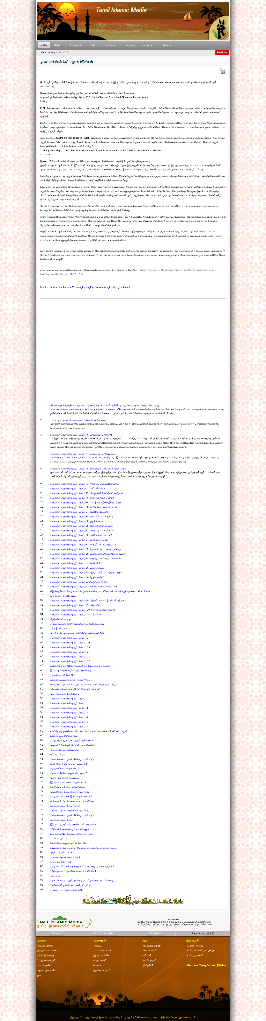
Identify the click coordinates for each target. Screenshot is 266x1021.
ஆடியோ (58, 45)
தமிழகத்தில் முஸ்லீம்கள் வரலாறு (65, 806)
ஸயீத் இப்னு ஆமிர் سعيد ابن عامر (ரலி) (68, 764)
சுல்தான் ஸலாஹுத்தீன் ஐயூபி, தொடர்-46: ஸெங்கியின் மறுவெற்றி (81, 434)
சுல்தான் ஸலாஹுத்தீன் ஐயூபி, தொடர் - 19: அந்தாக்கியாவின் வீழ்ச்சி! (82, 610)
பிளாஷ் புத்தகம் (149, 960)
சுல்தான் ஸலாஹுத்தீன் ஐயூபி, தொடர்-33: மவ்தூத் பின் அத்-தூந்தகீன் (83, 544)
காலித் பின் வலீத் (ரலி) (60, 862)
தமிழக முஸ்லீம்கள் (102, 950)
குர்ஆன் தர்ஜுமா (45, 945)
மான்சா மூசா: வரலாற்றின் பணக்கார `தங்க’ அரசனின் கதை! (78, 420)
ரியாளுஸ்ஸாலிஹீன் (46, 960)
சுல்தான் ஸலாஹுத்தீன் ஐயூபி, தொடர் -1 (69, 703)
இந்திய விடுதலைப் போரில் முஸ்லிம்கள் (68, 782)
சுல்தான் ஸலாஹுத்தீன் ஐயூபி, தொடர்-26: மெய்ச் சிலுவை (77, 568)
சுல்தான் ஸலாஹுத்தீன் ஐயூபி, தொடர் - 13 (70, 656)
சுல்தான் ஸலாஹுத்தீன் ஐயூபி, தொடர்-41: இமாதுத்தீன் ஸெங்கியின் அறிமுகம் (86, 493)
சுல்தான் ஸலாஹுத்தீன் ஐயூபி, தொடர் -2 (69, 708)
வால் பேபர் (146, 955)
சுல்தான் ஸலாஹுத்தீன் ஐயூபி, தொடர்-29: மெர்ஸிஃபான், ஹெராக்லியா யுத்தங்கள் (88, 554)
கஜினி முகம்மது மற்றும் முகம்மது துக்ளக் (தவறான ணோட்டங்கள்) (81, 880)
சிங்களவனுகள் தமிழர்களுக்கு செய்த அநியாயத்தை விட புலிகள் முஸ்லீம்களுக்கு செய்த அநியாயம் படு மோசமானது (104, 405)
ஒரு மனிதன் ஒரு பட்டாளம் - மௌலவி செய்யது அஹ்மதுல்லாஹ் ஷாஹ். (83, 848)
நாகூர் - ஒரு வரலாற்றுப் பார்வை (64, 778)
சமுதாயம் (98, 945)
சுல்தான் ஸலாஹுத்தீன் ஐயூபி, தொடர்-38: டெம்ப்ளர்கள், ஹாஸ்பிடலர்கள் (84, 507)
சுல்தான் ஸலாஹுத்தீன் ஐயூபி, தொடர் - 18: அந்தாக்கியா (76, 614)
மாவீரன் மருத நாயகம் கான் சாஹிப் (66, 890)
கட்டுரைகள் (110, 45)
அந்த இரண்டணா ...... (60, 628)
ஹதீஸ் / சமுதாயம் (102, 970)
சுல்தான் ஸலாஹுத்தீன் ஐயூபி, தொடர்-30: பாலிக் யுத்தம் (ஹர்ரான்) (81, 535)
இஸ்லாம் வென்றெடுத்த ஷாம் (63, 736)
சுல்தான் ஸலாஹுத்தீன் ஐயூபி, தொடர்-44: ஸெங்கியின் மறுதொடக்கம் (82, 454)
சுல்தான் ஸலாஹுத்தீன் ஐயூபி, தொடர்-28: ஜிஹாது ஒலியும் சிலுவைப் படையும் (86, 558)
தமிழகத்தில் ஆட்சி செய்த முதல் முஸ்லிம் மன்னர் (73, 740)
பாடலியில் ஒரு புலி (58, 838)
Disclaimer (155, 933)
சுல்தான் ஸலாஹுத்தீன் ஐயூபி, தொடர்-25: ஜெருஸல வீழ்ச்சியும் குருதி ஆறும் (86, 572)
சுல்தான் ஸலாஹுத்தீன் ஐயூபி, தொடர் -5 (69, 722)
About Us (56, 933)
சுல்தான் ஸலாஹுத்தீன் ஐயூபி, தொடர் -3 (69, 712)
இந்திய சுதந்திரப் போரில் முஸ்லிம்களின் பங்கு (71, 834)
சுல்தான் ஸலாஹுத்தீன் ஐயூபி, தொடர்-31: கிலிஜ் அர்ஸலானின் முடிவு (82, 530)
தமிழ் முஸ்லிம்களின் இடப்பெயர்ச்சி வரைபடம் (71, 796)
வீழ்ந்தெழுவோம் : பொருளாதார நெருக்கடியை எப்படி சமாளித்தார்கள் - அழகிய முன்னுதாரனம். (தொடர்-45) (100, 591)
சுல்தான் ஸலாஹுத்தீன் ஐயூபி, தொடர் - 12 (70, 661)
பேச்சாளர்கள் (76, 45)
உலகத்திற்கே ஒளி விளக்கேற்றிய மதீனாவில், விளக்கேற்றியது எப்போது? (83, 684)
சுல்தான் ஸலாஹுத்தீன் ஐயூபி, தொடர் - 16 (70, 642)
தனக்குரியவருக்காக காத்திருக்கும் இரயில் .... (71, 680)
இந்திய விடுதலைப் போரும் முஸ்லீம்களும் (69, 829)
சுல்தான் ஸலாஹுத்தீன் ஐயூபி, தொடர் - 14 (70, 652)
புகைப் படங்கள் (149, 950)
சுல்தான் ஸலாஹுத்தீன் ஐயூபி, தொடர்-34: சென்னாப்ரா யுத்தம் (79, 540)
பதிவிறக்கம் (166, 45)
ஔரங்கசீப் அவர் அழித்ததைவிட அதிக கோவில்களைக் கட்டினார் (80, 666)
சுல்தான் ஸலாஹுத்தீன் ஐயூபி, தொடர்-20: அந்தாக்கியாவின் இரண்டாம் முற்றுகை (88, 600)
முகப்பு (44, 45)
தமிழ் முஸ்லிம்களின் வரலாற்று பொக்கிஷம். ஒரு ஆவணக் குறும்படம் (82, 866)
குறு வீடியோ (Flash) (151, 945)
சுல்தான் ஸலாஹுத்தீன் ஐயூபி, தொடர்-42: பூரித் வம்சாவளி (77, 488)
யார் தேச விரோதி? (58, 754)
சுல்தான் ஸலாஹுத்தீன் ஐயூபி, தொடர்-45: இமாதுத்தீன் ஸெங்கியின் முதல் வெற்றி (88, 468)
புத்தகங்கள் (129, 45)
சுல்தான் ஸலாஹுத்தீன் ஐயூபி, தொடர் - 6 (69, 726)
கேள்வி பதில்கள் (45, 965)
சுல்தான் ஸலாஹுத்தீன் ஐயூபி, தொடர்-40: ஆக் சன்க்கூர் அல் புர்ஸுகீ (82, 497)
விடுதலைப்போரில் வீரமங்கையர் (64, 768)
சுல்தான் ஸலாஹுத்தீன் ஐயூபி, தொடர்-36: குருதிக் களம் (76, 521)
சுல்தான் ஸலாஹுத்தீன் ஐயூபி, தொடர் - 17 (70, 638)
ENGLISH (222, 52)
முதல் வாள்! (55, 876)
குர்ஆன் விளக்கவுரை (47, 950)
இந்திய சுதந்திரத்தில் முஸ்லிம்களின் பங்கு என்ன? (73, 824)
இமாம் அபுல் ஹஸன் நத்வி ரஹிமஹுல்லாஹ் (70, 670)
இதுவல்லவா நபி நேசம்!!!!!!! (62, 675)
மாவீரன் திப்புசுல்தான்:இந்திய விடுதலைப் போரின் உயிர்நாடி (77, 624)
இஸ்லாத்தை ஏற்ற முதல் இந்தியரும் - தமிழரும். (72, 759)
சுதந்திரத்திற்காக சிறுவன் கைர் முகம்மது (69, 810)
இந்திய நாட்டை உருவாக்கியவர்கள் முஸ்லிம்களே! (73, 871)
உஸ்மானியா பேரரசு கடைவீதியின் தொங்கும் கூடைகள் (75, 689)
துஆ (39, 975)
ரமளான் (97, 965)
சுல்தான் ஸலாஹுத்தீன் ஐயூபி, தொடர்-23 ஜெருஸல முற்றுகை (78, 582)
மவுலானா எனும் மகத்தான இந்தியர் (66, 857)
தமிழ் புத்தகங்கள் (195, 955)
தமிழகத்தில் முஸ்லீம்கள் (61, 820)
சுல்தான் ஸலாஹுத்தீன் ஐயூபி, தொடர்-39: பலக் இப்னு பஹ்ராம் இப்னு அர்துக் (85, 502)
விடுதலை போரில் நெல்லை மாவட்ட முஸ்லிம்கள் (72, 801)
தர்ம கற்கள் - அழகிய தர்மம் (63, 596)
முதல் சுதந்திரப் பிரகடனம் (62, 852)
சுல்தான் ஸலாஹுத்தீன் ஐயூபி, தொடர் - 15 (70, 647)
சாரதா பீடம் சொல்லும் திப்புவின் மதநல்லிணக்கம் (73, 745)
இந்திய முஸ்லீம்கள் (102, 955)
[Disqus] (133, 348)
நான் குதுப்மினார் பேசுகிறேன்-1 (64, 694)
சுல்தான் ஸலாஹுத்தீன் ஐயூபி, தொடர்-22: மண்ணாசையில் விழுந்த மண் (84, 586)
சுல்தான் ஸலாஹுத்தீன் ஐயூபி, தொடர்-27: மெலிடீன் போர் (76, 563)
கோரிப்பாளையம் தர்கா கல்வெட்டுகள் (67, 787)
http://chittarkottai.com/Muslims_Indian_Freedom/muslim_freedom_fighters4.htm (91, 287)
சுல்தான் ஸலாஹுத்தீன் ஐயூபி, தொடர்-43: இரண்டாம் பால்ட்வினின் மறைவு (84, 483)
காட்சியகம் (148, 45)
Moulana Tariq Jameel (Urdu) (206, 965)
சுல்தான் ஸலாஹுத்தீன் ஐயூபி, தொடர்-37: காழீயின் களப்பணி (79, 511)
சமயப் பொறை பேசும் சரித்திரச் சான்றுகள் (69, 792)
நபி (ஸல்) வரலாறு (195, 945)
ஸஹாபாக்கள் (99, 960)
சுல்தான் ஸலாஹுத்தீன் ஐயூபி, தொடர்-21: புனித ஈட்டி (75, 605)
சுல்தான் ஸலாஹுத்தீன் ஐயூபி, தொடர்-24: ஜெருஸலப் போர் (77, 577)
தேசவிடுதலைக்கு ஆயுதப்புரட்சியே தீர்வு (68, 843)
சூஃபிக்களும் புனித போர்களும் (64, 750)
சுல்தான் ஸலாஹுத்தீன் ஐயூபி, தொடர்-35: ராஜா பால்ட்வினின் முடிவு (81, 516)
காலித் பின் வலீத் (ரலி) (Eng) (200, 950)
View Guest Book (104, 933)
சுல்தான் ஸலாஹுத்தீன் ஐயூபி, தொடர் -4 (69, 717)
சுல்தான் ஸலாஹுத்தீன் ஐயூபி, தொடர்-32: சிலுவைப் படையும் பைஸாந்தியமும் (86, 549)
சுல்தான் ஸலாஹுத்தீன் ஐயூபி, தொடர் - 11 (70, 698)
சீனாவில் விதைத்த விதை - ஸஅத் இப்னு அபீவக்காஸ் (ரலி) (77, 633)
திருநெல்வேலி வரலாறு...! (61, 619)
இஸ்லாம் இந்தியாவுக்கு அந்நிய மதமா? (68, 773)
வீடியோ (93, 45)
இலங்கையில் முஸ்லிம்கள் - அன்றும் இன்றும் (71, 885)
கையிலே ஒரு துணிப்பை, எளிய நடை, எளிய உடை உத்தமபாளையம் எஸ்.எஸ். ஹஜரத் (88, 731)
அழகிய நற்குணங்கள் (47, 970)
